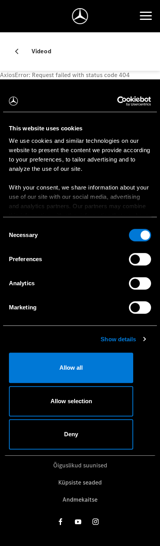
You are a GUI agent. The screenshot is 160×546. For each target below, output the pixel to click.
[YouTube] (78, 522)
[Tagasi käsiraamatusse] (19, 51)
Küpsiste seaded (80, 482)
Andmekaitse (80, 499)
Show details (118, 339)
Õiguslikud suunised (80, 465)
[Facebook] (60, 522)
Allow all (71, 367)
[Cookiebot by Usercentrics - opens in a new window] (117, 101)
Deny (71, 434)
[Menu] (146, 16)
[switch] (140, 259)
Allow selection (71, 401)
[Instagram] (95, 522)
